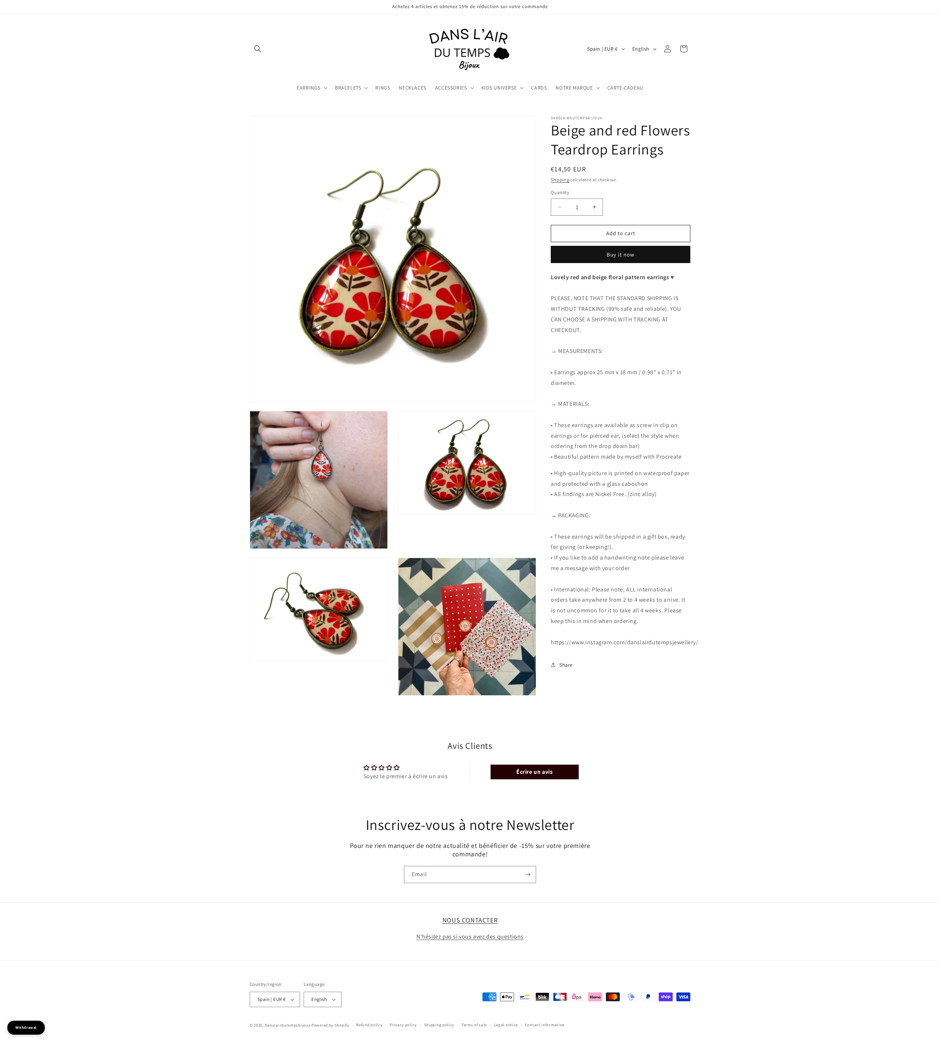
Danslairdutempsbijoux (288, 1025)
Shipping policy (439, 1025)
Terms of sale (474, 1025)
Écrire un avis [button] (534, 771)
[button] (258, 49)
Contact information (545, 1025)
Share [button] (566, 665)
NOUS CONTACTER (470, 920)
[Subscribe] (528, 874)
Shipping (560, 179)
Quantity (560, 192)
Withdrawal (26, 1027)
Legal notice (506, 1025)
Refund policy (369, 1025)
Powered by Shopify (330, 1025)
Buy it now (620, 254)
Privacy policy (403, 1025)
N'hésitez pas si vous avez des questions (470, 936)
